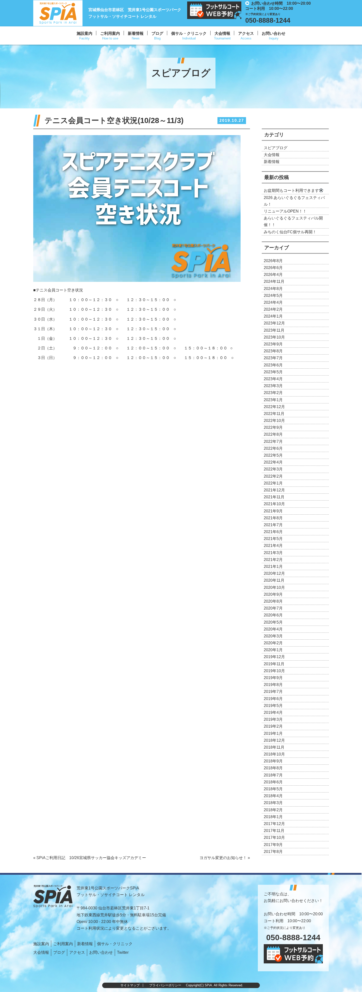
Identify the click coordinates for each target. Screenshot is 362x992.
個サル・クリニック (189, 33)
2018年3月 (273, 803)
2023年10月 (274, 337)
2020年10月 (274, 587)
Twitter (123, 952)
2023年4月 (273, 379)
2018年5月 (273, 789)
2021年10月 (274, 504)
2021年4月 (273, 545)
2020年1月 (273, 650)
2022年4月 (273, 462)
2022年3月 (273, 469)
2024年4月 (273, 302)
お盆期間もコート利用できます (291, 190)
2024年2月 (273, 309)
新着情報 (136, 33)
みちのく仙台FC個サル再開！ (290, 232)
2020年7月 (273, 608)
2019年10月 (274, 671)
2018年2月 (273, 810)
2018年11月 (274, 747)
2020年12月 (274, 573)
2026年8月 (273, 261)
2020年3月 (273, 636)
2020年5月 (273, 622)
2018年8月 (273, 768)
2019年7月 (273, 691)
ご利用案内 (110, 33)
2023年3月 (273, 386)
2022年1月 (273, 483)
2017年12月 (274, 824)
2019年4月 (273, 712)
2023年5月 (273, 372)
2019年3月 (273, 719)
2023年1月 (273, 400)
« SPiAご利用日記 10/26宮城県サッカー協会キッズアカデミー (89, 858)
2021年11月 (274, 497)
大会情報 (222, 33)
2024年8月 (273, 289)
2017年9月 (273, 845)
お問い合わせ (273, 33)
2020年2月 (273, 643)
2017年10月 (274, 837)
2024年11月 (274, 281)
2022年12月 (274, 407)
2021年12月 (274, 490)
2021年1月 (273, 566)
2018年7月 (273, 775)
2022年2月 (273, 476)
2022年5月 (273, 455)
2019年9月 (273, 678)
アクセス (246, 33)
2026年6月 (273, 268)
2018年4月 (273, 796)
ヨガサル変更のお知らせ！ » (224, 858)
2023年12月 (274, 323)
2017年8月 (273, 851)
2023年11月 (274, 330)
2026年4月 (273, 274)
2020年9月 (273, 594)
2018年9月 (273, 761)
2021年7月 (273, 525)
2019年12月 (274, 657)
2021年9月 (273, 511)
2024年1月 (273, 316)
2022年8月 (273, 434)
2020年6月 (273, 615)
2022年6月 (273, 448)
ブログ (157, 33)
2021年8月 (273, 518)
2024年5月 (273, 295)
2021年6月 (273, 532)
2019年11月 (274, 664)
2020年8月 (273, 601)
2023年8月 (273, 351)
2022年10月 (274, 420)
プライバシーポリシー (165, 985)
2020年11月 (274, 580)
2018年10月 (274, 754)
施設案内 (84, 33)
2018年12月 (274, 740)
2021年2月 (273, 560)
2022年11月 (274, 414)
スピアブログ (275, 148)
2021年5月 (273, 539)
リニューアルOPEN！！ (285, 211)
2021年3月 (273, 553)
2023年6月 (273, 365)
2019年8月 (273, 685)
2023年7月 (273, 358)
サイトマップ (130, 985)
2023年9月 (273, 344)
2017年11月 (274, 831)
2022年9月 (273, 427)
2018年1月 (273, 817)
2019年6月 (273, 699)
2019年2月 (273, 726)
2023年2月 (273, 393)
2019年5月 (273, 705)
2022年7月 (273, 441)
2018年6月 (273, 782)
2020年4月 (273, 629)
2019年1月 (273, 733)
